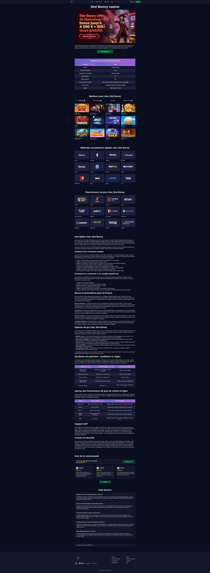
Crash (112, 100)
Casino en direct (96, 100)
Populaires (81, 100)
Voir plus (105, 481)
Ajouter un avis (128, 461)
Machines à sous (127, 100)
